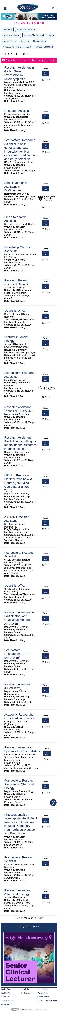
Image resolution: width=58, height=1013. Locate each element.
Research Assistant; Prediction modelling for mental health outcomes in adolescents (20, 443)
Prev (17, 918)
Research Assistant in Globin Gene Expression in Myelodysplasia (19, 73)
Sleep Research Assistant (15, 219)
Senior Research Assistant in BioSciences (15, 186)
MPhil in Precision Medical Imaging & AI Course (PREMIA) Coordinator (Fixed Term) (18, 483)
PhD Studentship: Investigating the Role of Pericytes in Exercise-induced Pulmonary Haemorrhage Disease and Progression (20, 824)
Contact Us (25, 993)
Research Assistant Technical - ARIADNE (19, 409)
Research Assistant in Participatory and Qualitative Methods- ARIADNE (19, 617)
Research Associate (17, 111)
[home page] (27, 11)
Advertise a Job (7, 1004)
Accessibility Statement (47, 1001)
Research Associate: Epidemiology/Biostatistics (22, 749)
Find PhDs (5, 993)
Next (40, 918)
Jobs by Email (7, 1001)
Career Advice (7, 997)
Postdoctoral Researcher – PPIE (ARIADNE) (17, 653)
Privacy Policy (43, 993)
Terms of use (42, 989)
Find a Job (5, 989)
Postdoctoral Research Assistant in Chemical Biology (19, 784)
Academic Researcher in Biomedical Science (19, 716)
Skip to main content (11, 2)
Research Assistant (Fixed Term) (17, 686)
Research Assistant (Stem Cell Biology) (17, 892)
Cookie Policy (43, 997)
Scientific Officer (15, 310)
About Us (25, 989)
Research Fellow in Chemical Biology (17, 282)
